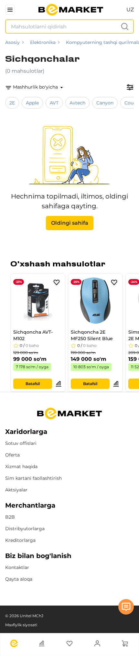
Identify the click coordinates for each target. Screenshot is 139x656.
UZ (130, 9)
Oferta (12, 455)
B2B (10, 517)
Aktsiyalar (16, 490)
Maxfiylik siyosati (21, 624)
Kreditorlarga (20, 540)
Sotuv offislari (21, 443)
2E (12, 103)
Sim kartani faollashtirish (33, 478)
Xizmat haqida (21, 466)
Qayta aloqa (18, 579)
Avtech (77, 103)
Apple (32, 103)
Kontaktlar (17, 567)
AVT (54, 103)
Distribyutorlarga (25, 529)
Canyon (104, 103)
